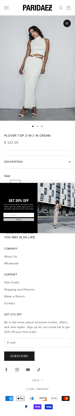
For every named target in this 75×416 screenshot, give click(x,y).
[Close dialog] (73, 185)
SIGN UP (18, 219)
